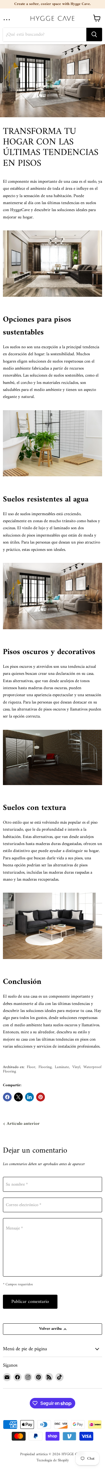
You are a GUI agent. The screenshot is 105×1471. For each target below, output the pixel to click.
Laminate (62, 1067)
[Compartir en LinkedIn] (29, 1097)
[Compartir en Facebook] (7, 1097)
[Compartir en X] (18, 1097)
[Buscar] (94, 34)
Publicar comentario (30, 1302)
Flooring (45, 1067)
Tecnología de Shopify (52, 1460)
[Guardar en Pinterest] (40, 1097)
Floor (31, 1067)
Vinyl (76, 1067)
